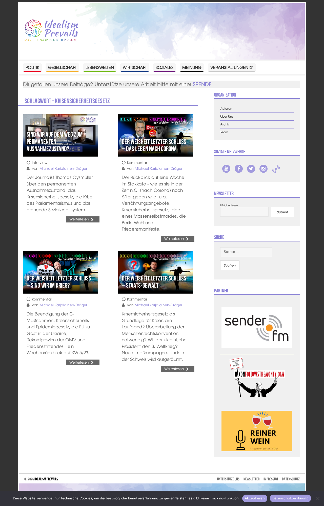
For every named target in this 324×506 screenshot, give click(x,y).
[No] (317, 498)
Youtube (226, 169)
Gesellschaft (62, 67)
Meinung (191, 67)
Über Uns (226, 116)
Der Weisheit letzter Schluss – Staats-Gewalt (154, 282)
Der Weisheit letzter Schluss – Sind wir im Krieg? (59, 282)
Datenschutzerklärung (290, 498)
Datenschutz (291, 479)
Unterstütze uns (228, 479)
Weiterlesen (79, 218)
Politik (32, 67)
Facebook (239, 169)
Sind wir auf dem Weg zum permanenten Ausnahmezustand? (55, 141)
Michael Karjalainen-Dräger (63, 168)
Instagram (263, 169)
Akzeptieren (255, 498)
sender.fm (276, 169)
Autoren (226, 108)
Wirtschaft (135, 67)
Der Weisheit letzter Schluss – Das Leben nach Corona (154, 145)
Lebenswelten (100, 67)
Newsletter (251, 479)
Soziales (164, 67)
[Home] (51, 31)
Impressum (271, 479)
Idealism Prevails (46, 479)
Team (224, 132)
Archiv (225, 124)
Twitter (251, 169)
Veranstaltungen (229, 67)
